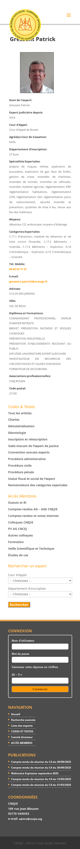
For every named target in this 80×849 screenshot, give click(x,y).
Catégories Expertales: (24, 232)
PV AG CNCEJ (17, 529)
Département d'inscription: (28, 149)
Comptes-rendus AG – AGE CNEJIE (33, 509)
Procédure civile (20, 465)
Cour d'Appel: (18, 125)
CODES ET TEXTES (22, 731)
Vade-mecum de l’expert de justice (33, 446)
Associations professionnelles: (30, 376)
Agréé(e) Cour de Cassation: (28, 137)
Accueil (15, 714)
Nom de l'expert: (20, 100)
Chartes (13, 419)
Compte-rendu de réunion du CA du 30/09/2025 (41, 762)
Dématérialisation (21, 426)
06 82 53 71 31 (18, 269)
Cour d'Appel (17, 575)
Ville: (12, 301)
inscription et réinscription (27, 439)
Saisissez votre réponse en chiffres (35, 667)
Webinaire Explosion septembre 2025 (34, 773)
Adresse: (15, 289)
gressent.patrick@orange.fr (28, 281)
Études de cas (18, 555)
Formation (16, 542)
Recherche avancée (23, 720)
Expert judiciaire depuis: (26, 112)
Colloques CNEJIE (20, 522)
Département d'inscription (27, 589)
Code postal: (17, 388)
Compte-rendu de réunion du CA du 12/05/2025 (41, 779)
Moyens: (15, 219)
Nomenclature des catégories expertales (37, 485)
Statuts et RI (17, 503)
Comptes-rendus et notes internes (33, 516)
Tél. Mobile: (17, 264)
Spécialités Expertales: (24, 161)
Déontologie (17, 433)
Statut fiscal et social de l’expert (31, 479)
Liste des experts (22, 725)
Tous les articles (20, 413)
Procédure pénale (21, 472)
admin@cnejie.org (30, 819)
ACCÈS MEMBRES (21, 743)
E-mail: (14, 276)
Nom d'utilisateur (23, 640)
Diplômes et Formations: (26, 313)
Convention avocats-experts (28, 452)
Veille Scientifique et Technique (31, 548)
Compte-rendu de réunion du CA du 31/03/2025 (41, 785)
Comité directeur (22, 737)
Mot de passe (20, 654)
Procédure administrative (27, 459)
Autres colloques (20, 535)
